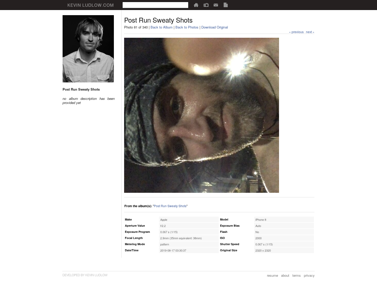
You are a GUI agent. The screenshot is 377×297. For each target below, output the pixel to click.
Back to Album (162, 27)
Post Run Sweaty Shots (170, 206)
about (285, 275)
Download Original (214, 27)
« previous (296, 32)
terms (296, 275)
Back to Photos (187, 27)
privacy (309, 275)
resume (272, 275)
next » (310, 32)
